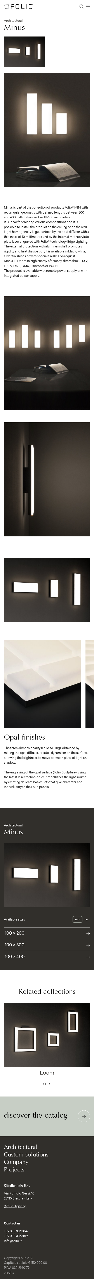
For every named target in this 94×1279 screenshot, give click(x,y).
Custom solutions (26, 1154)
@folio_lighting (15, 1206)
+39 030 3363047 (16, 1231)
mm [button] (77, 919)
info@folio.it (13, 1241)
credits (9, 1272)
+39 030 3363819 (16, 1236)
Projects (14, 1169)
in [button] (86, 919)
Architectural (21, 1147)
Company (16, 1162)
